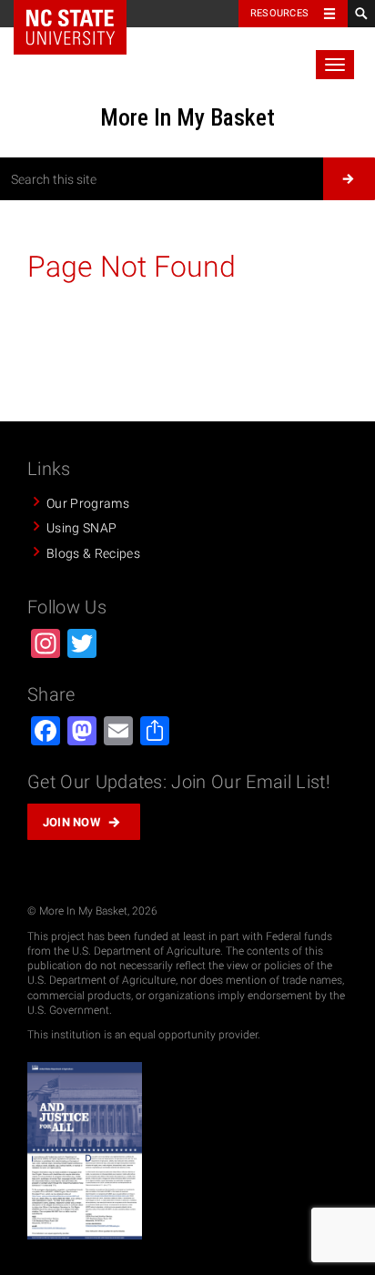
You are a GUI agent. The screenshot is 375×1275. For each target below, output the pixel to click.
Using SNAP (81, 528)
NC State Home (70, 27)
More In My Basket (187, 117)
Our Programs (87, 503)
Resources (279, 13)
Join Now (72, 822)
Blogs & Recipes (93, 553)
